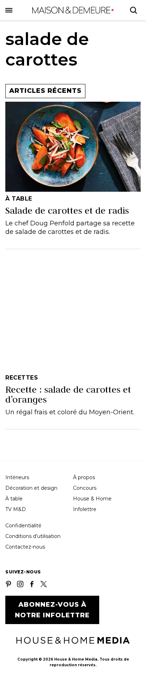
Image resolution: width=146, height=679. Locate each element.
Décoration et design (31, 488)
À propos (84, 477)
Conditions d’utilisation (33, 536)
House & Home (92, 498)
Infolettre (84, 509)
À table (14, 498)
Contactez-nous (25, 547)
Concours (84, 488)
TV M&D (15, 509)
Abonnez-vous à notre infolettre (52, 610)
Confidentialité (23, 525)
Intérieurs (17, 477)
